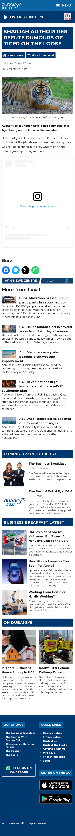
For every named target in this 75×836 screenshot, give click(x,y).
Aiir (23, 823)
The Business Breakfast (20, 733)
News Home (15, 55)
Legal (46, 760)
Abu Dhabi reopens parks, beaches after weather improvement (31, 357)
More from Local (43, 55)
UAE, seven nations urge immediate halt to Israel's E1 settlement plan (32, 386)
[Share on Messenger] (16, 270)
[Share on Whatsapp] (35, 270)
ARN (12, 823)
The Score (11, 755)
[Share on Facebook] (6, 270)
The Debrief (13, 751)
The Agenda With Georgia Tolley (16, 738)
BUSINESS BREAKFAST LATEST (34, 522)
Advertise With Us (54, 748)
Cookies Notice (52, 733)
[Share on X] (25, 270)
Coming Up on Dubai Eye (30, 454)
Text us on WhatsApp (21, 770)
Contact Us (50, 741)
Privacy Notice (52, 737)
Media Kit (49, 752)
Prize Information (54, 756)
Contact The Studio (55, 745)
